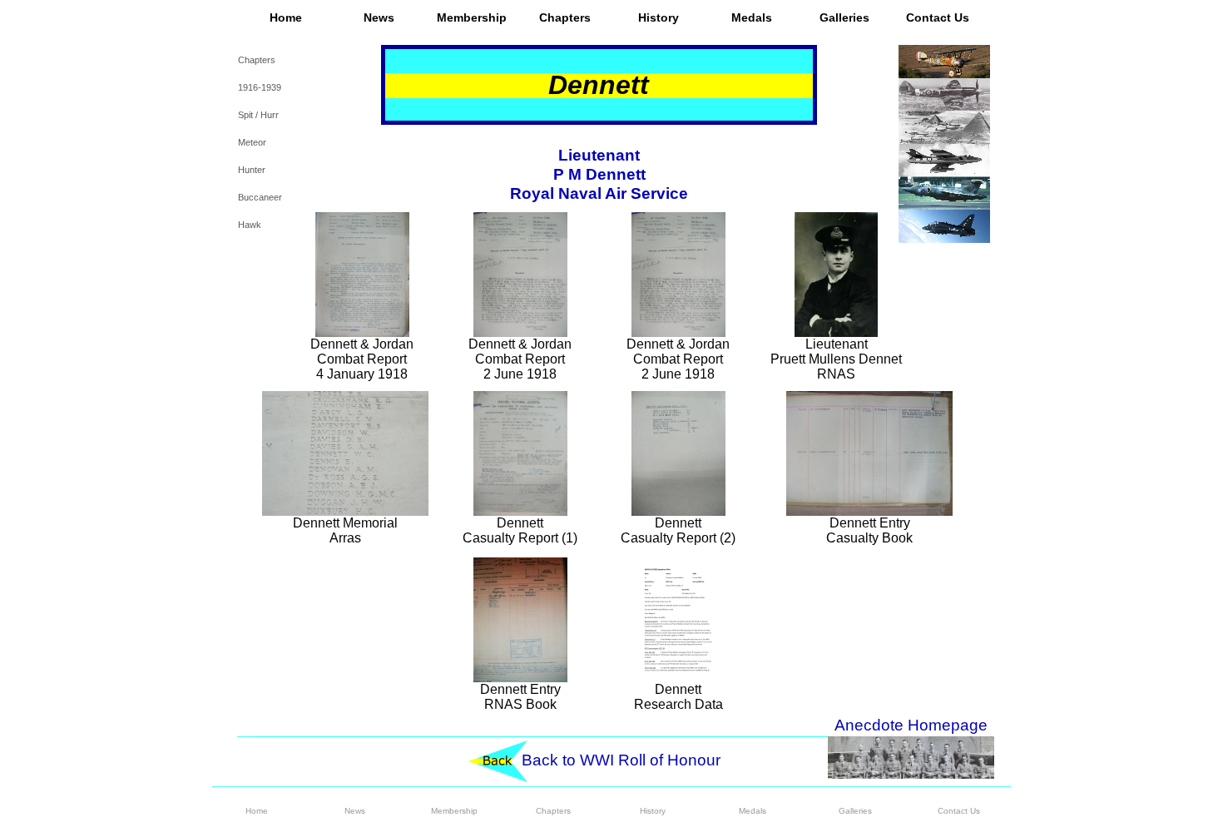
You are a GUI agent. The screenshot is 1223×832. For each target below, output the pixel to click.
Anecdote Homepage (911, 725)
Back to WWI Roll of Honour (621, 760)
